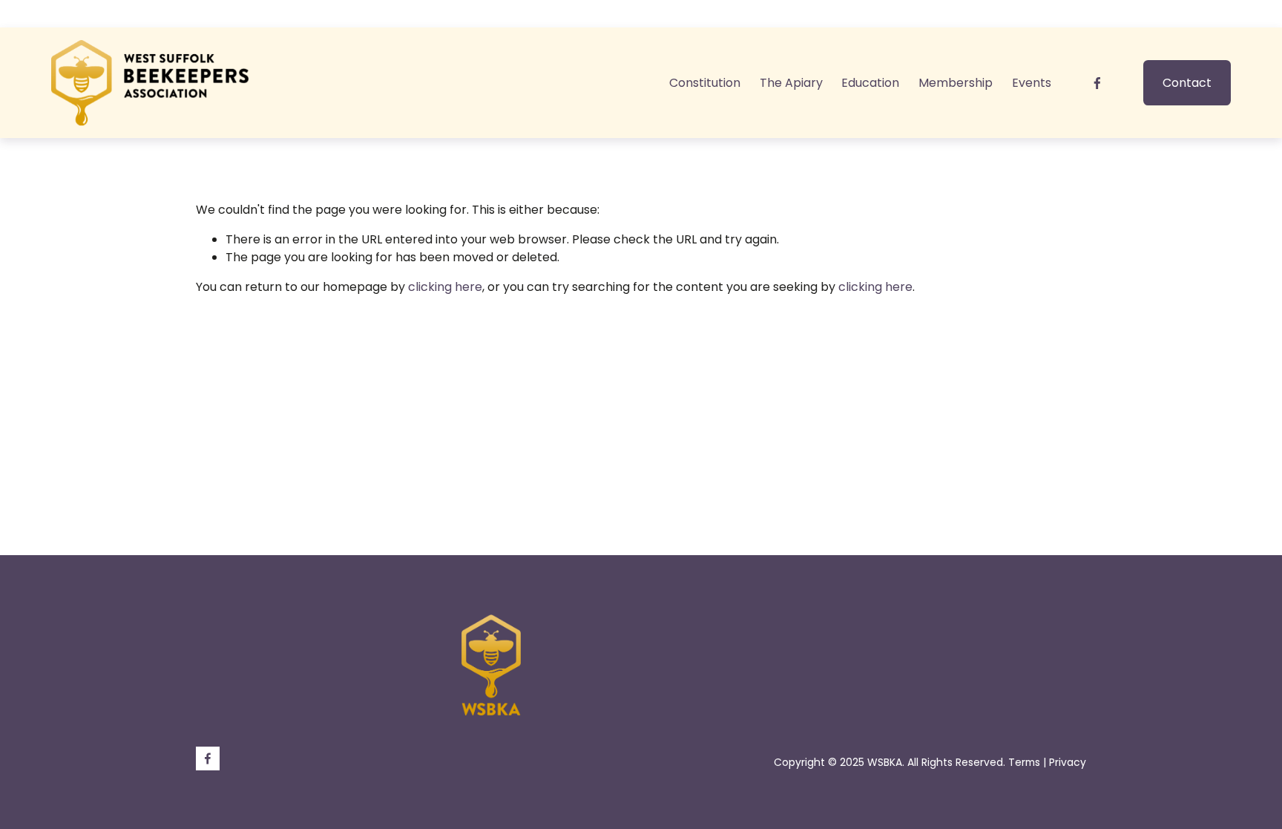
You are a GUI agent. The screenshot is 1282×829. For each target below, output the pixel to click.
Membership (955, 82)
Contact (1187, 82)
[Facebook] (1097, 83)
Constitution (704, 82)
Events (1031, 82)
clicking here (445, 286)
